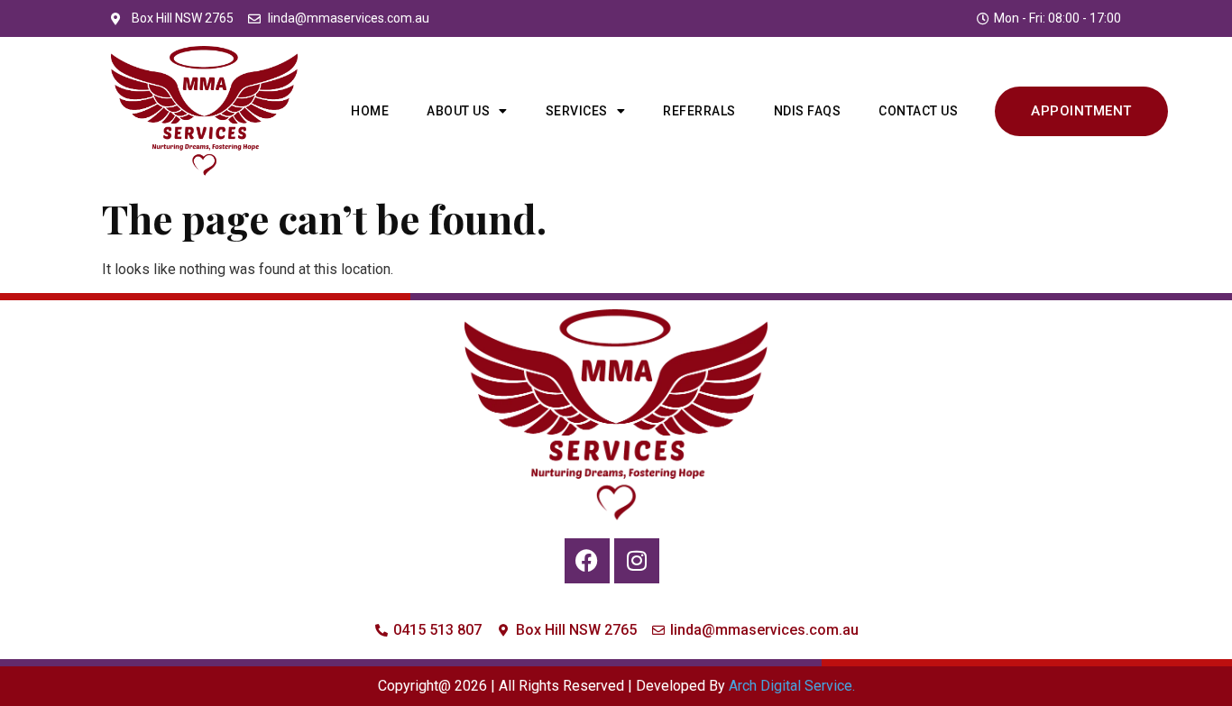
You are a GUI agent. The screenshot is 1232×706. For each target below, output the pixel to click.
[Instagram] (636, 560)
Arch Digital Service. (792, 685)
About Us (458, 111)
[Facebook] (587, 560)
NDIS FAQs (807, 111)
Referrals (699, 111)
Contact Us (918, 111)
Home (370, 111)
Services (577, 111)
